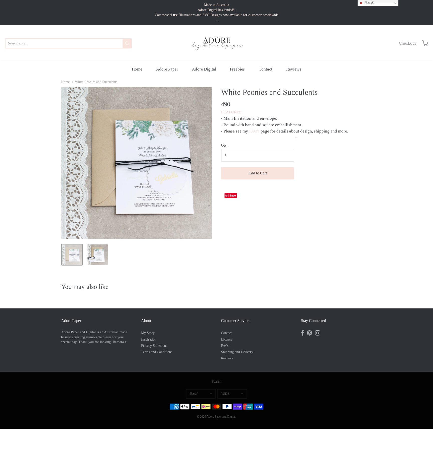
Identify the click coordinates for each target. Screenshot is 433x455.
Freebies (237, 69)
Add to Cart (257, 173)
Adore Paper (167, 69)
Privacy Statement (154, 346)
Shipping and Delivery (237, 352)
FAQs (225, 346)
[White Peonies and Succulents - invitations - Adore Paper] (72, 255)
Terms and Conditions (156, 352)
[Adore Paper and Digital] (216, 43)
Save (233, 195)
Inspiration (148, 339)
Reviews (293, 69)
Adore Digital (204, 69)
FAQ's (254, 131)
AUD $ (225, 394)
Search (216, 381)
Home (137, 69)
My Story (148, 333)
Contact (265, 69)
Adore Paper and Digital (220, 416)
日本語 (193, 394)
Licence (226, 339)
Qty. (224, 145)
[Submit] (127, 43)
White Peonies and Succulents (96, 82)
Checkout (407, 43)
